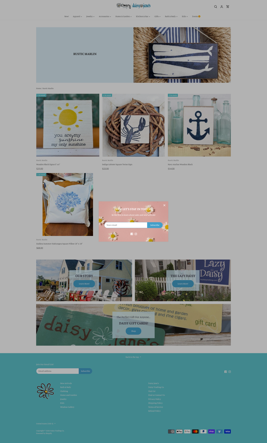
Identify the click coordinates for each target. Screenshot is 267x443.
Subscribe (154, 225)
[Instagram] (136, 233)
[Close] (164, 205)
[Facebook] (132, 233)
